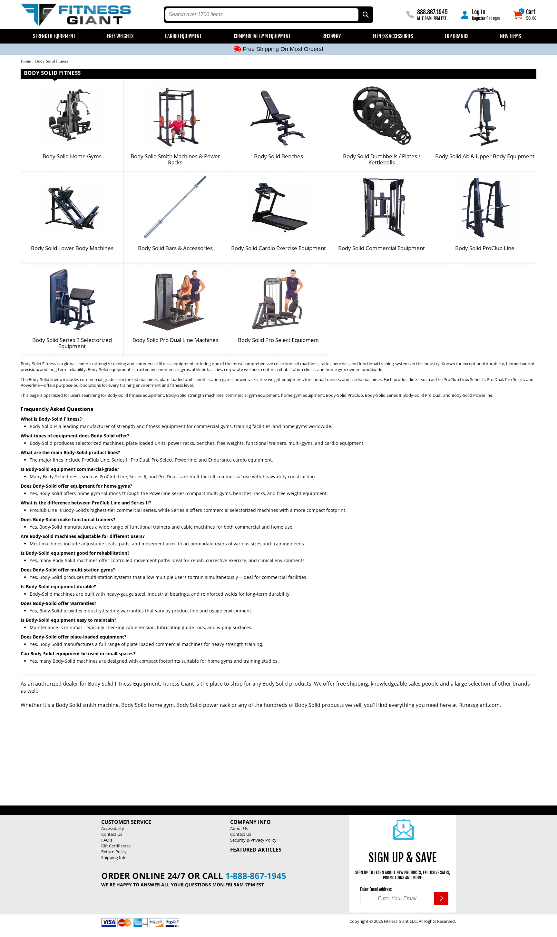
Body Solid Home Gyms (72, 156)
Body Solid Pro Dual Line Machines (175, 340)
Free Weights (120, 36)
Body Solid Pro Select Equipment (278, 340)
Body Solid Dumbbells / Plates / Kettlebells (381, 159)
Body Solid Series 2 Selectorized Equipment (72, 343)
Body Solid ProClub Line (484, 248)
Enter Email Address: (376, 889)
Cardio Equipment (183, 36)
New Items (510, 36)
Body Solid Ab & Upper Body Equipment (484, 156)
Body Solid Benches (278, 156)
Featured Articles (255, 849)
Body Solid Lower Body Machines (72, 248)
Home (26, 61)
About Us (239, 828)
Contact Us (111, 834)
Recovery (331, 36)
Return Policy (114, 851)
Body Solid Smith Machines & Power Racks (175, 159)
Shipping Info (114, 857)
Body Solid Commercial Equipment (381, 248)
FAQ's (106, 840)
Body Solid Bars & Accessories (175, 248)
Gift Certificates (116, 846)
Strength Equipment (54, 36)
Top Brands (456, 36)
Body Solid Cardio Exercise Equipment (278, 248)
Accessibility (112, 828)
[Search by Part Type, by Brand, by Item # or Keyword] (365, 14)
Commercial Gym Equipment (262, 36)
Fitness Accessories (393, 36)
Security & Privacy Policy (253, 840)
